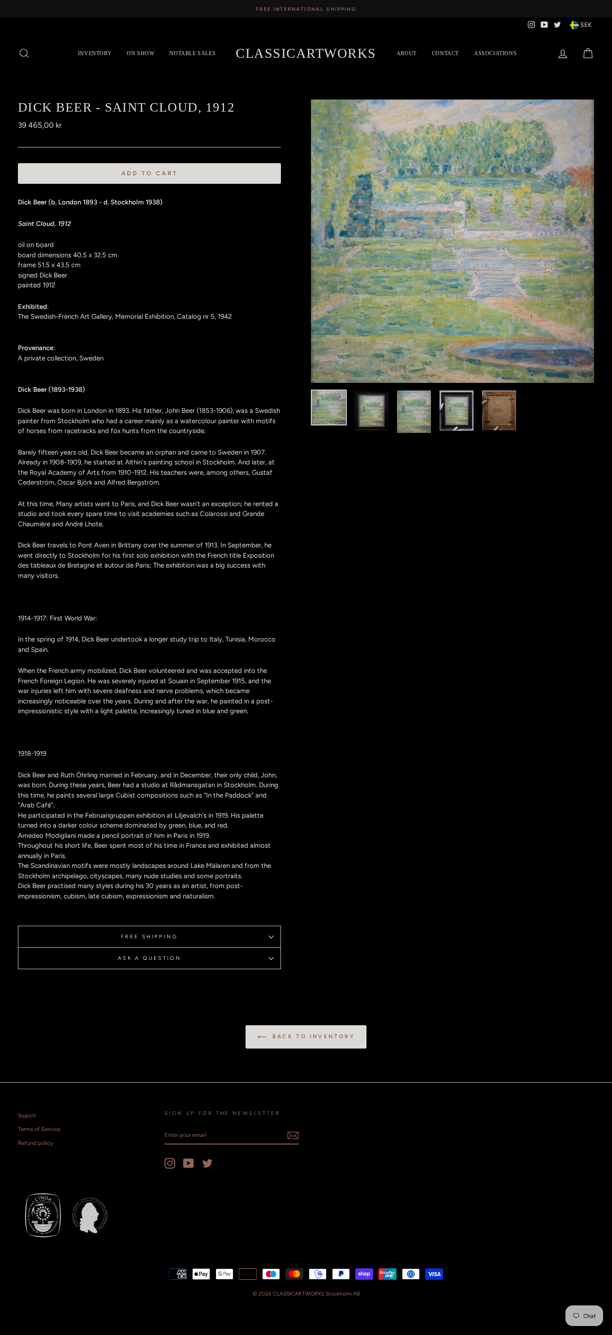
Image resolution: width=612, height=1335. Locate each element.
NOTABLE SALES (192, 53)
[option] (306, 8)
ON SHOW (140, 53)
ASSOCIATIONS (495, 53)
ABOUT (407, 53)
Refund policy (35, 1143)
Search (27, 1115)
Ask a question (149, 958)
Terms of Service (39, 1129)
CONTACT (445, 53)
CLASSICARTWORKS (306, 53)
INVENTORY (95, 53)
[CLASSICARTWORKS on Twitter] (207, 1163)
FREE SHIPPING (149, 936)
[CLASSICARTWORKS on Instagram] (169, 1163)
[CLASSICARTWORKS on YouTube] (188, 1163)
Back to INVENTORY (312, 1036)
